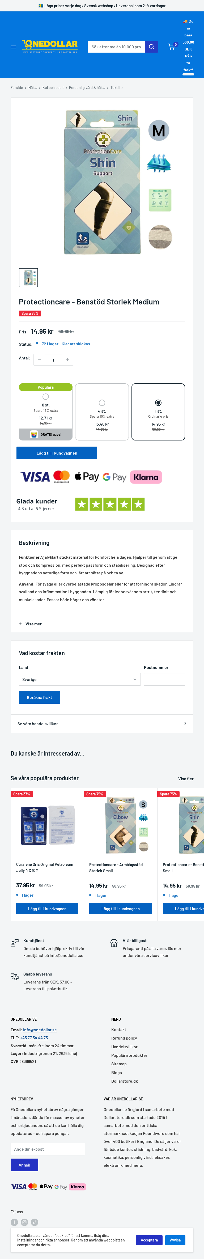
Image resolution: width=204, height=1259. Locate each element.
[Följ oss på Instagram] (24, 1222)
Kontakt (118, 1029)
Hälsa (32, 87)
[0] (171, 47)
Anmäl (24, 1164)
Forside (17, 87)
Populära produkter (129, 1055)
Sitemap (119, 1063)
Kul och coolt (53, 87)
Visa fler (186, 778)
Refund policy (124, 1037)
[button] (45, 410)
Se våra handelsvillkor (38, 723)
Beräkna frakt (39, 697)
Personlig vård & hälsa (87, 87)
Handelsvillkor (124, 1046)
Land (23, 667)
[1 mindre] (39, 359)
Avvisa (175, 1240)
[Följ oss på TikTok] (34, 1222)
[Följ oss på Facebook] (14, 1222)
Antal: (24, 357)
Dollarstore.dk (124, 1080)
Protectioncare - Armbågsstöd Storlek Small (116, 867)
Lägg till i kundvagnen (57, 452)
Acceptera (149, 1240)
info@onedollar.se (40, 1029)
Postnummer (156, 667)
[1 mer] (67, 359)
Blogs (116, 1072)
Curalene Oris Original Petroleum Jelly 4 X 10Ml (44, 867)
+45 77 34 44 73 (34, 1037)
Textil (115, 87)
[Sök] (151, 47)
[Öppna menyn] (13, 47)
